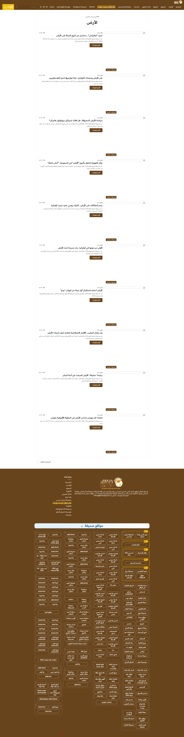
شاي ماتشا (113, 654)
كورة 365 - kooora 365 (55, 569)
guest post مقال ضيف (100, 665)
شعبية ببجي (113, 627)
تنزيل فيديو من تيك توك (55, 685)
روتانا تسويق (142, 628)
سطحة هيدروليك (71, 607)
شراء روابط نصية (142, 675)
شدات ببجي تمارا (100, 535)
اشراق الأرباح (129, 662)
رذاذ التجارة (129, 643)
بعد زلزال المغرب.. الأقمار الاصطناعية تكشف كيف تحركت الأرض (75, 333)
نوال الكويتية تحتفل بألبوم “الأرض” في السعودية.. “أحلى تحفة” (75, 163)
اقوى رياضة (142, 700)
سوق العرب (113, 673)
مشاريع (100, 692)
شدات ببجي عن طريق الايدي (100, 587)
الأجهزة (155, 7)
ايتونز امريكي (100, 547)
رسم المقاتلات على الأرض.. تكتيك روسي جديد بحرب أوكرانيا (76, 205)
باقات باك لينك (129, 675)
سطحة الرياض (83, 600)
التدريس (142, 687)
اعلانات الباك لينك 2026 (129, 694)
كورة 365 (84, 651)
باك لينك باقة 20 (100, 674)
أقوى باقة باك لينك (100, 680)
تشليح (84, 624)
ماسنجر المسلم (135, 563)
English (92, 7)
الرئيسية (178, 7)
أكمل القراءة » (96, 45)
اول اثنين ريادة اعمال (142, 536)
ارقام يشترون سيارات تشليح (84, 638)
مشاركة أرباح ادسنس (124, 7)
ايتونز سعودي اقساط (113, 554)
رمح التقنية (142, 643)
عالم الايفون (142, 609)
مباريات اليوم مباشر (84, 540)
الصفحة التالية (46, 462)
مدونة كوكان (129, 609)
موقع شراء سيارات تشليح (71, 632)
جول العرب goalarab (84, 657)
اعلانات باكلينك (106, 702)
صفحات (51, 7)
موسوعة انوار (142, 662)
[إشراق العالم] (178, 2)
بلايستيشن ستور (113, 632)
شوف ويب (129, 598)
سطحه (70, 599)
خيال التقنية (142, 598)
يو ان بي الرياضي (129, 713)
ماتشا (100, 650)
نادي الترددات (142, 632)
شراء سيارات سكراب (71, 625)
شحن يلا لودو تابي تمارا (100, 594)
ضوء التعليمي (142, 571)
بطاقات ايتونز (100, 627)
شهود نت (129, 647)
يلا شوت (84, 534)
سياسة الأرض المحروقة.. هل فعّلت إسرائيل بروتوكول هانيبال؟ (75, 120)
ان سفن (142, 592)
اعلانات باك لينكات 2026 (48, 660)
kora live (42, 578)
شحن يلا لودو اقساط (100, 554)
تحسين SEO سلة (129, 554)
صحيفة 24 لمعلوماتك (80, 7)
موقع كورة (48, 612)
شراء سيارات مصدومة (71, 638)
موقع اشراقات (142, 576)
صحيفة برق (129, 571)
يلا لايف (77, 664)
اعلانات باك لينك (113, 697)
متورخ (142, 624)
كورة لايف (55, 583)
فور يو (100, 606)
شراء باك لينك (142, 670)
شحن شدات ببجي (113, 613)
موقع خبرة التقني (142, 618)
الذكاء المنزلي (146, 7)
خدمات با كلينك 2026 (113, 686)
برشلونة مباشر (71, 540)
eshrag (99, 33)
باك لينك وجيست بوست (142, 706)
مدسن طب (129, 700)
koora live (41, 547)
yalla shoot (71, 534)
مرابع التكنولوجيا (129, 593)
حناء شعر (100, 644)
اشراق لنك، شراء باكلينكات (142, 682)
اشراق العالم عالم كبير (129, 688)
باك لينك (136, 7)
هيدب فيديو (129, 639)
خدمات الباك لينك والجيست (113, 666)
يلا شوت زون (55, 672)
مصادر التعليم (129, 704)
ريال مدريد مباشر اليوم (84, 673)
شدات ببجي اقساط (113, 535)
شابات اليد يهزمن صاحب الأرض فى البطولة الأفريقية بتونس (76, 417)
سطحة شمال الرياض (84, 613)
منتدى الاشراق (142, 693)
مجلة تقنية (142, 712)
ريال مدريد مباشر (84, 546)
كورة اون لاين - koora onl (55, 563)
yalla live (77, 685)
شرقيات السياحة (129, 657)
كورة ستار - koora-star (42, 535)
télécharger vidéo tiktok (48, 699)
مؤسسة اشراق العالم (63, 7)
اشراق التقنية (129, 585)
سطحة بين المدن (84, 607)
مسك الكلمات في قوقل (142, 586)
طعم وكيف (142, 647)
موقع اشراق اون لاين (129, 576)
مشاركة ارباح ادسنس (129, 536)
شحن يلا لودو (113, 621)
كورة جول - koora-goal (55, 542)
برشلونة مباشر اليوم (71, 673)
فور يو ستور (100, 579)
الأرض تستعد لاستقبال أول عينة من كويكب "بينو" (81, 290)
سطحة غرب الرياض (71, 613)
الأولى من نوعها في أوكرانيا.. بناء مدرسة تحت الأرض (80, 248)
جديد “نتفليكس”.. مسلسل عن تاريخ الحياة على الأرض (79, 35)
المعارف (142, 639)
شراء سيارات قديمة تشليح (77, 643)
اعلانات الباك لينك (129, 682)
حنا (113, 650)
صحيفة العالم (129, 725)
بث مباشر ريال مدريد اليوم (70, 658)
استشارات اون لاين (129, 633)
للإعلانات (59, 733)
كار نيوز (129, 613)
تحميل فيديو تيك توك (41, 685)
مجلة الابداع (129, 628)
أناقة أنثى (129, 617)
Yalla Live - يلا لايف (42, 557)
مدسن (129, 624)
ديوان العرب (113, 692)
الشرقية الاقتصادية (129, 603)
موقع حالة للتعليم (142, 720)
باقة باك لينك (142, 553)
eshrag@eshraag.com (102, 495)
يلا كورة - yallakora (42, 563)
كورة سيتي (71, 651)
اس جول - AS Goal (41, 569)
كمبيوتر (163, 7)
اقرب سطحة (70, 618)
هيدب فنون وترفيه (142, 726)
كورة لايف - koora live (55, 638)
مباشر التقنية (129, 651)
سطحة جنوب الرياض (84, 619)
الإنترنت (170, 7)
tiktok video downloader (41, 692)
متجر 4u (113, 585)
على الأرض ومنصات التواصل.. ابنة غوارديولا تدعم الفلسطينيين (75, 78)
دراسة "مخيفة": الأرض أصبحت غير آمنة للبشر (82, 375)
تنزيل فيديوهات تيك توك (55, 693)
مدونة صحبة (142, 656)
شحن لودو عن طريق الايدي (100, 622)
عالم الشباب (136, 545)
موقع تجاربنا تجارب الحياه (100, 686)
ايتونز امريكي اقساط (100, 601)
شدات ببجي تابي (100, 542)
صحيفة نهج (142, 613)
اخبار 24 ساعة (129, 718)
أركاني (142, 651)
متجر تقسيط (100, 566)
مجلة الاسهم (142, 602)
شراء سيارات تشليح (84, 632)
